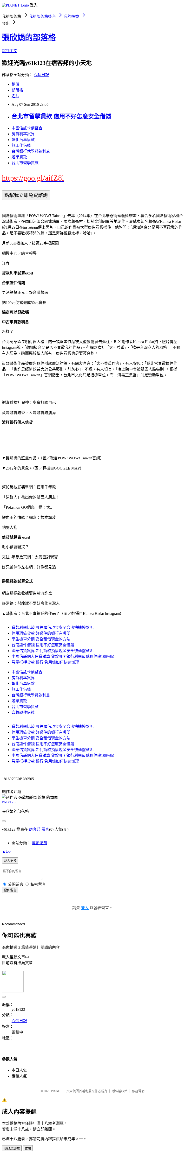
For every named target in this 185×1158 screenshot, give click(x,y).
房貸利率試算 (23, 134)
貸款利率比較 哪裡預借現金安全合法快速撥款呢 (52, 627)
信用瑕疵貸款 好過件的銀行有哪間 (41, 633)
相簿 (15, 84)
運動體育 (39, 843)
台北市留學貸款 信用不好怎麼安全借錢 (61, 116)
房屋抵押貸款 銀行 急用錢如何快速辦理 (45, 662)
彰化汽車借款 (23, 140)
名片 (15, 96)
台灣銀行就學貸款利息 (31, 151)
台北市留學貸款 (25, 163)
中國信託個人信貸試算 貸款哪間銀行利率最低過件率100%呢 (63, 656)
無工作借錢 (21, 145)
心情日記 (41, 75)
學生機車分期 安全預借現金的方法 (41, 639)
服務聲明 (138, 1091)
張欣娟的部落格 (29, 37)
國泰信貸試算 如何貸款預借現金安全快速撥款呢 (52, 651)
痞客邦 (34, 829)
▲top (6, 851)
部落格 (17, 90)
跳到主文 (9, 51)
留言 (45, 829)
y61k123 (8, 802)
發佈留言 (10, 890)
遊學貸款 (19, 157)
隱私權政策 (119, 1091)
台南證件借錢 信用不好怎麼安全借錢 (43, 645)
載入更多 (10, 861)
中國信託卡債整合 (27, 128)
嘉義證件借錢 (23, 712)
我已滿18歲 (12, 1148)
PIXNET (56, 1091)
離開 (28, 1148)
